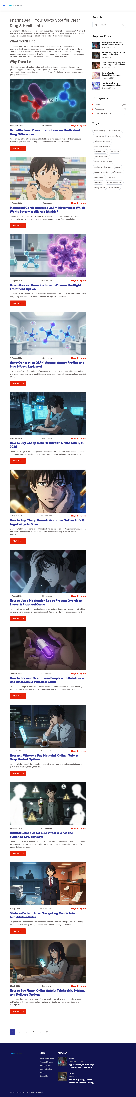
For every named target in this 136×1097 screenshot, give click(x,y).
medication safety (115, 131)
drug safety (98, 182)
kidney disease (99, 188)
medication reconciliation (103, 162)
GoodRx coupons (100, 151)
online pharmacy (99, 131)
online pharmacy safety (102, 141)
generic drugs (99, 136)
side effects (114, 151)
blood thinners (114, 188)
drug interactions (114, 136)
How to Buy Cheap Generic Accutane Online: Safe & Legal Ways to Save (47, 522)
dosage (118, 167)
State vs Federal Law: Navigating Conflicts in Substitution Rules (42, 915)
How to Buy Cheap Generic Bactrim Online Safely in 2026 (47, 445)
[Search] (123, 25)
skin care (111, 177)
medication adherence (102, 146)
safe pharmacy (117, 172)
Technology (110, 109)
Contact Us (44, 1076)
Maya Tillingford (78, 125)
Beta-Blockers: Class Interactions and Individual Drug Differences (45, 132)
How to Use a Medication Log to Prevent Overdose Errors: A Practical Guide (46, 602)
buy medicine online (101, 172)
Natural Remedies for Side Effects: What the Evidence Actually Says (41, 835)
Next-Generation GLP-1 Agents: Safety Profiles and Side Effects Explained (47, 365)
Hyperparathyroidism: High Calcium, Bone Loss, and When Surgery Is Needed (113, 43)
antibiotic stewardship (114, 182)
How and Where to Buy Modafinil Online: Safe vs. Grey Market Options (45, 757)
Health (110, 105)
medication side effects (102, 167)
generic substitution (101, 157)
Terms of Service (46, 1062)
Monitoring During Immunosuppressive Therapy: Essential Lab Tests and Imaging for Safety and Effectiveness (113, 84)
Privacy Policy (45, 1065)
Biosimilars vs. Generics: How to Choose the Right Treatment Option (45, 287)
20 (47, 1032)
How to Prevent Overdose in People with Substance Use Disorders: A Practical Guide (47, 680)
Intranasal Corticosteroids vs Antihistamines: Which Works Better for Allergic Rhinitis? (47, 210)
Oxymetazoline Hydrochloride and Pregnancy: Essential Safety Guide (111, 74)
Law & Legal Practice (110, 113)
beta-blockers (99, 177)
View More (17, 148)
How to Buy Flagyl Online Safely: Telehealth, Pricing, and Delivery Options (47, 992)
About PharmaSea (47, 1058)
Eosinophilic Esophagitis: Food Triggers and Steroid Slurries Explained (114, 64)
